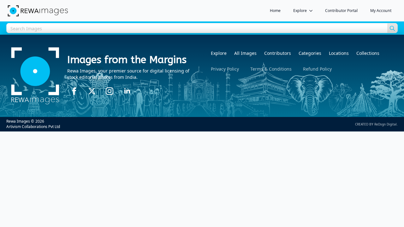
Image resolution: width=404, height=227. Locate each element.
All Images (245, 53)
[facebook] (74, 91)
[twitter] (92, 91)
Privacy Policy (225, 69)
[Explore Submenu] (313, 11)
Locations (339, 53)
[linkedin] (127, 91)
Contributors (277, 53)
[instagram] (109, 91)
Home (275, 10)
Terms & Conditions (271, 69)
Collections (367, 53)
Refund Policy (317, 69)
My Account (380, 10)
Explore (300, 10)
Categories (310, 53)
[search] (392, 28)
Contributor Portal (341, 10)
